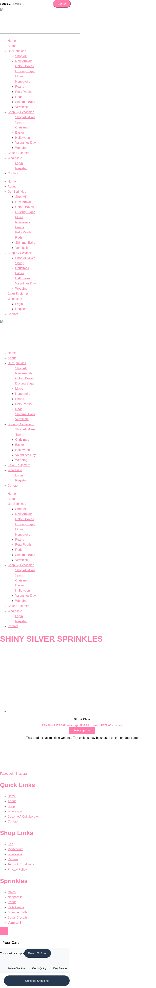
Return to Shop (37, 953)
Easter (19, 132)
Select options (81, 730)
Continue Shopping (37, 980)
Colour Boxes (24, 66)
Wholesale (15, 158)
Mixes (19, 76)
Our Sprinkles (17, 51)
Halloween (22, 137)
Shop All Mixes (25, 117)
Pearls (19, 86)
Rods (18, 96)
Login (19, 163)
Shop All (21, 56)
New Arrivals (23, 61)
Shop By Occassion (21, 112)
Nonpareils (22, 81)
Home (12, 40)
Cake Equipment (19, 152)
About (12, 45)
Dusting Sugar (25, 71)
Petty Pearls (23, 91)
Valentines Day (25, 142)
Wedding (21, 147)
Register (21, 168)
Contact (13, 173)
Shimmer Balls (25, 101)
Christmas (22, 127)
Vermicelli (22, 107)
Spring (19, 122)
